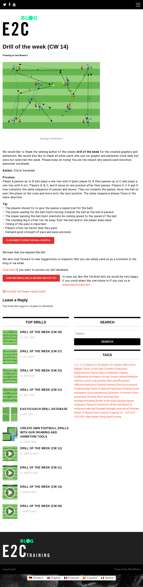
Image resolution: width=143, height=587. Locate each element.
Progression (115, 388)
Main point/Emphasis (118, 380)
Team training (100, 412)
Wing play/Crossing (110, 416)
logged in (23, 306)
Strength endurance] (117, 408)
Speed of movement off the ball (104, 404)
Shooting (92, 396)
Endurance (121, 368)
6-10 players (102, 364)
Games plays (98, 372)
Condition (109, 368)
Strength (101, 408)
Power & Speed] (99, 388)
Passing (101, 384)
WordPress (134, 569)
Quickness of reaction (119, 392)
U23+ (82, 416)
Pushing (127, 388)
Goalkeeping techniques (87, 376)
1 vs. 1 (77, 364)
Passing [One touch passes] (121, 384)
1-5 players (88, 364)
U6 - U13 (124, 412)
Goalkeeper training (116, 372)
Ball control (129, 364)
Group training (118, 376)
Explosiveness (82, 372)
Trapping (114, 412)
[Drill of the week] (51, 128)
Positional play (82, 388)
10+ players (116, 364)
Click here (9, 269)
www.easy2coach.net (76, 284)
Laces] (86, 380)
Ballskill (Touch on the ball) (88, 368)
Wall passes (92, 416)
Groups (105, 376)
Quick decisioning (97, 392)
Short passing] (105, 396)
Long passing (98, 380)
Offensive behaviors (85, 384)
